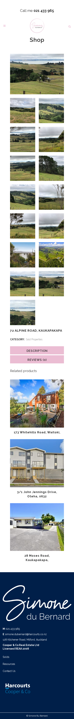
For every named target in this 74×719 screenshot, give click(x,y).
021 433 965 (13, 628)
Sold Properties (34, 339)
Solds (6, 657)
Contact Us (9, 671)
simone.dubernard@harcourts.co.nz (26, 634)
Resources (9, 664)
